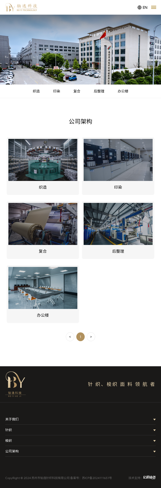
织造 (36, 91)
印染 (56, 91)
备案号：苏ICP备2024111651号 (91, 477)
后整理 (99, 91)
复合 (76, 91)
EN (145, 7)
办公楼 (123, 91)
